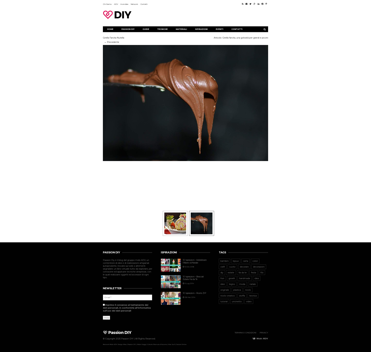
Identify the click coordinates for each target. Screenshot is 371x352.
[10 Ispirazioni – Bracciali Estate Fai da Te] (171, 281)
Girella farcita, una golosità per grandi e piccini (245, 37)
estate (231, 272)
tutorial (224, 301)
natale (253, 284)
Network (134, 4)
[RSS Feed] (242, 4)
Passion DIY (127, 29)
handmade (244, 278)
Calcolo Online (181, 344)
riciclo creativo (227, 295)
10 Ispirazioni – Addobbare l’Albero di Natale (195, 261)
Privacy (264, 332)
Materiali (181, 29)
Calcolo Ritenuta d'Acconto (157, 344)
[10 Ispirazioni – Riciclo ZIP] (171, 298)
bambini (224, 261)
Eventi (219, 29)
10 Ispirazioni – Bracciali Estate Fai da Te (193, 278)
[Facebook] (246, 4)
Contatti (144, 4)
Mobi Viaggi (141, 344)
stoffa (242, 295)
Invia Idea (124, 4)
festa (253, 272)
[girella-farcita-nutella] (185, 103)
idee (222, 284)
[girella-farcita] (175, 223)
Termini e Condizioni (245, 332)
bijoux (236, 261)
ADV (116, 4)
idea (256, 278)
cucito (232, 266)
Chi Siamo (107, 4)
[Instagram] (262, 4)
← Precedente (111, 42)
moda (242, 284)
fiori (222, 278)
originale (224, 290)
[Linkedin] (258, 4)
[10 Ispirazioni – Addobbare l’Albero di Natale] (171, 265)
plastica (237, 290)
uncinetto (237, 301)
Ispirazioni (201, 29)
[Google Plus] (254, 4)
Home (110, 29)
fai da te (243, 272)
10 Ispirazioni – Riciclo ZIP (194, 293)
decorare (244, 266)
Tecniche (162, 29)
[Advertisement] (215, 14)
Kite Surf (171, 344)
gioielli (232, 278)
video (249, 301)
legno (232, 284)
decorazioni (258, 266)
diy (221, 272)
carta (245, 261)
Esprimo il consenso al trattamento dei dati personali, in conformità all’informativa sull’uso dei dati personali (127, 308)
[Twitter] (250, 4)
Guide (146, 29)
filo (261, 272)
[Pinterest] (266, 4)
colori (255, 261)
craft (222, 266)
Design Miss (122, 344)
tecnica (253, 295)
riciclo (248, 290)
